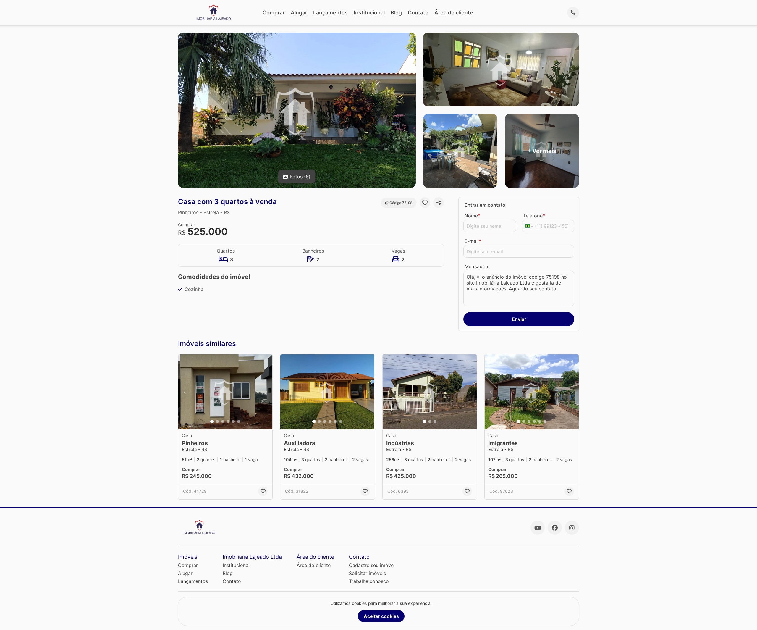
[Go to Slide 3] (222, 421)
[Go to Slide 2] (217, 421)
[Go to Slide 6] (238, 421)
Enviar (519, 319)
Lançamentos (330, 12)
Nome (472, 216)
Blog (396, 12)
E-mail (473, 241)
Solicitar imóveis (367, 573)
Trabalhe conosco (369, 581)
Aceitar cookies (381, 616)
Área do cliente (453, 12)
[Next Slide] (266, 392)
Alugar (299, 12)
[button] (225, 392)
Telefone (534, 216)
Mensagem (477, 266)
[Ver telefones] (573, 13)
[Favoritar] (425, 202)
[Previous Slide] (184, 392)
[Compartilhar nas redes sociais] (438, 202)
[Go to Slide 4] (228, 421)
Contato (418, 12)
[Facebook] (555, 528)
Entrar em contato (485, 205)
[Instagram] (572, 528)
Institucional (369, 12)
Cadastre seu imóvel (372, 565)
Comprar (274, 12)
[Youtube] (537, 528)
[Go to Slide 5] (233, 421)
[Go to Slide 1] (212, 421)
